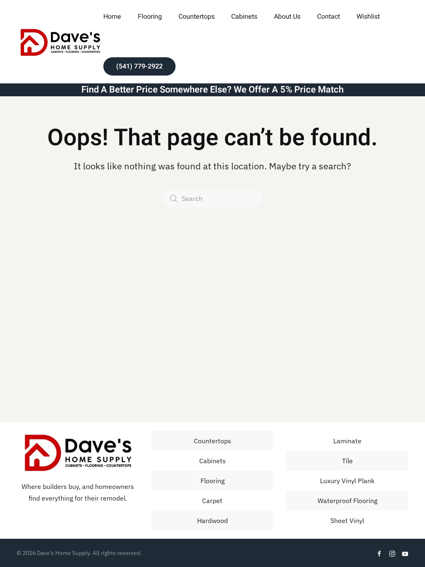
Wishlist (368, 17)
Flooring (212, 481)
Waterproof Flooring (347, 500)
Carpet (212, 500)
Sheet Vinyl (347, 520)
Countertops (196, 17)
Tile (347, 461)
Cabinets (244, 17)
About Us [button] (287, 17)
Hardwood (212, 520)
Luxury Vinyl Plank (347, 481)
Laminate (347, 441)
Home (112, 17)
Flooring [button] (150, 17)
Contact (328, 17)
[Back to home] (60, 41)
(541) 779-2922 (139, 66)
